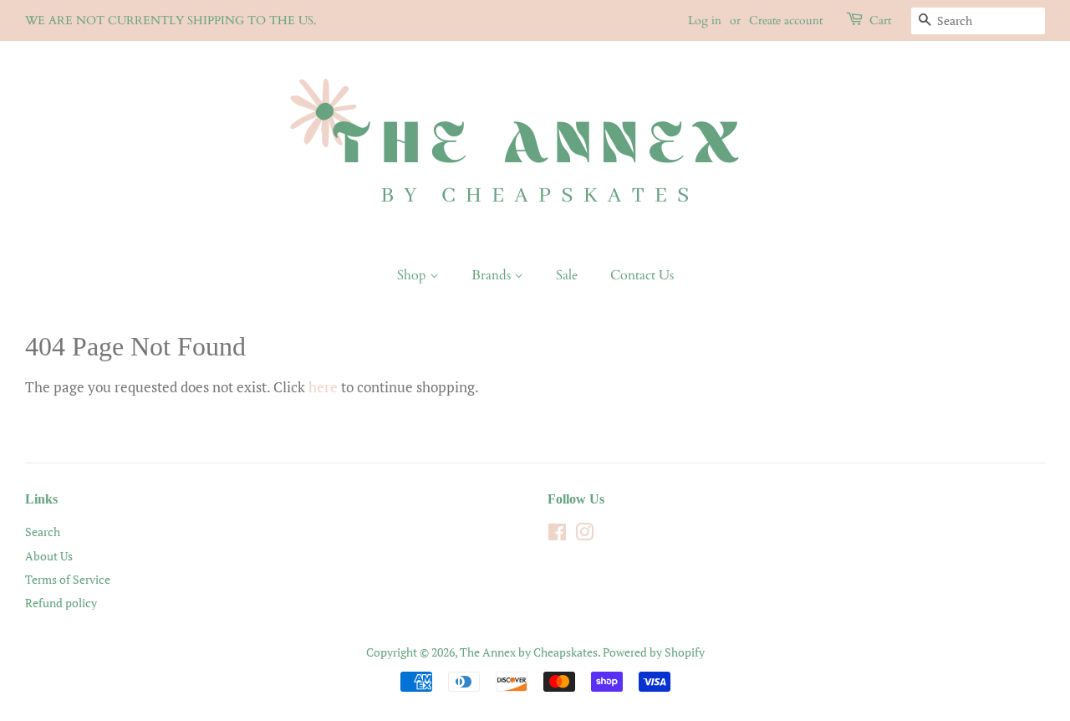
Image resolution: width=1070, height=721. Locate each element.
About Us (49, 556)
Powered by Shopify (654, 652)
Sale (567, 275)
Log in (704, 20)
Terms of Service (67, 579)
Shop (413, 275)
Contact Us (642, 275)
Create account (786, 20)
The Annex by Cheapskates (529, 652)
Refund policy (61, 603)
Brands (492, 275)
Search (42, 531)
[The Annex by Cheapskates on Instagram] (584, 535)
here (323, 386)
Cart (880, 20)
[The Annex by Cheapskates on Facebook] (557, 535)
